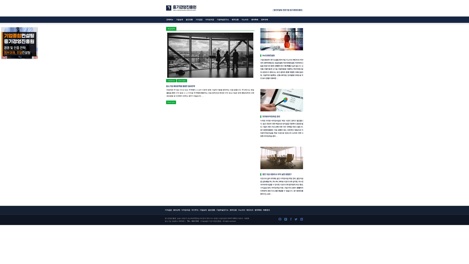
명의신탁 (176, 210)
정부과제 (264, 20)
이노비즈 (245, 20)
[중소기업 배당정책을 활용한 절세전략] (210, 34)
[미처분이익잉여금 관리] (281, 89)
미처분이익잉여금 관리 (271, 117)
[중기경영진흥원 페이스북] (291, 220)
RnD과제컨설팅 (268, 56)
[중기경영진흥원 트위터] (296, 220)
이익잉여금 (209, 20)
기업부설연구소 (223, 20)
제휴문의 (266, 210)
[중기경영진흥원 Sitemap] (301, 220)
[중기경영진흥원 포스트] (285, 220)
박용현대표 (171, 81)
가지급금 (199, 20)
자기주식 (195, 210)
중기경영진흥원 (215, 221)
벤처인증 (235, 20)
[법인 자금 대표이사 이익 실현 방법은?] (281, 147)
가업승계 (179, 20)
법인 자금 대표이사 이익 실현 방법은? (277, 174)
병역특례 (254, 20)
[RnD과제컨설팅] (281, 28)
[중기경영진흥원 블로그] (280, 220)
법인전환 (189, 20)
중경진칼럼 (182, 81)
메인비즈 (249, 210)
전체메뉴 (169, 20)
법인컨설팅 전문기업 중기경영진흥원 (288, 10)
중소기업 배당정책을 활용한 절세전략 (180, 86)
